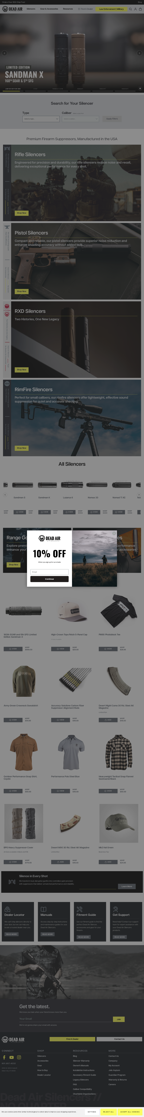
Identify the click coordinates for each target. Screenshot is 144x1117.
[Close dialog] (114, 533)
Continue (49, 579)
